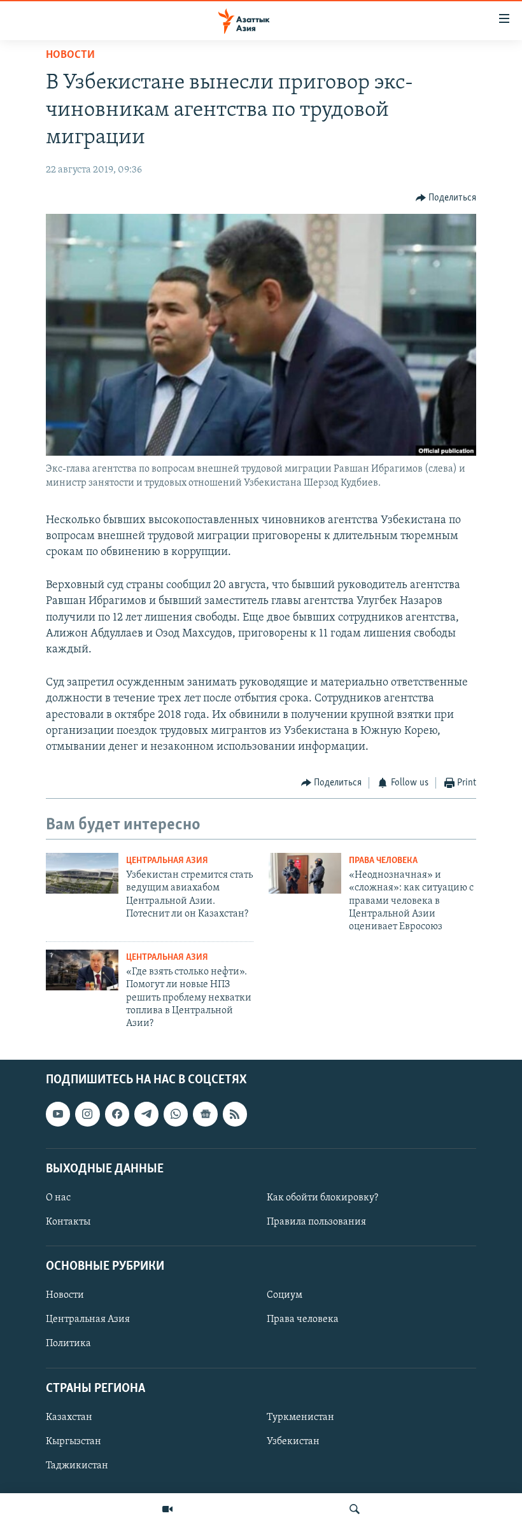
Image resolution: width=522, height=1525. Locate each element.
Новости (70, 55)
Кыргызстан (73, 1442)
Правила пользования (316, 1222)
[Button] (446, 198)
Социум (284, 1295)
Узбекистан (293, 1442)
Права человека (383, 861)
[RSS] (235, 1114)
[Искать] (354, 1509)
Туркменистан (300, 1417)
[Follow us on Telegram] (146, 1114)
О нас (58, 1198)
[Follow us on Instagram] (87, 1114)
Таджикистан (77, 1466)
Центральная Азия (167, 861)
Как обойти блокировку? (322, 1198)
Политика (68, 1344)
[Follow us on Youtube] (58, 1114)
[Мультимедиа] (167, 1509)
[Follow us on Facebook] (117, 1114)
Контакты (68, 1222)
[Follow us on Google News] (205, 1114)
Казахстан (69, 1417)
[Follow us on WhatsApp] (176, 1114)
